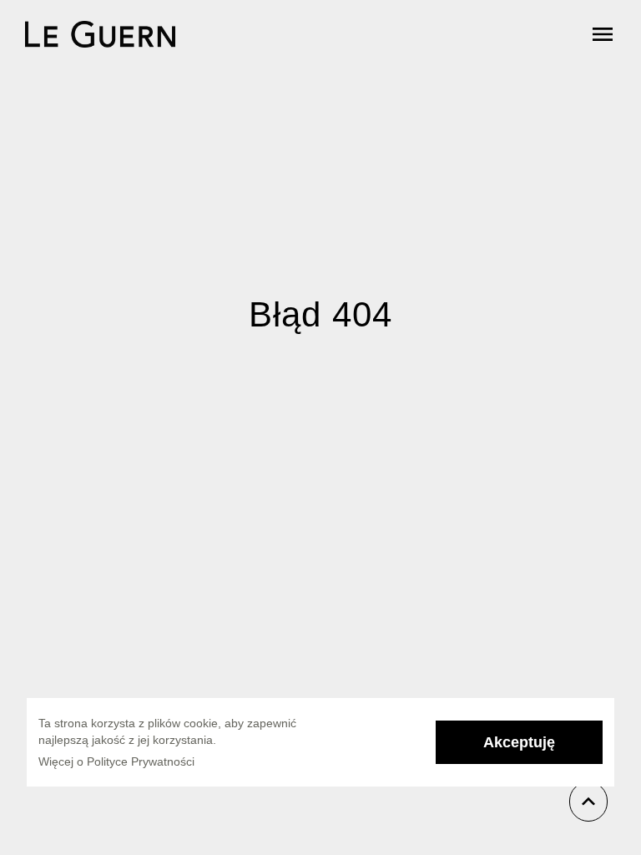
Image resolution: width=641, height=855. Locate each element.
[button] (519, 742)
